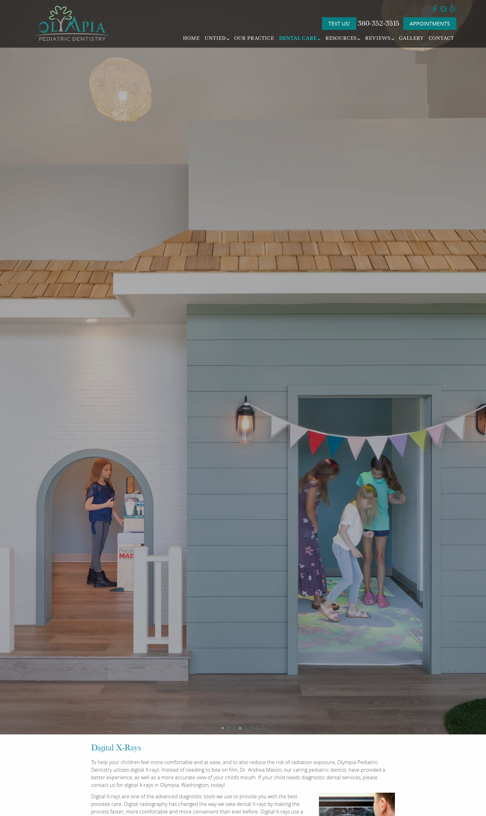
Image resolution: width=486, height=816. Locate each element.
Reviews (377, 38)
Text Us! (339, 23)
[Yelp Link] (452, 10)
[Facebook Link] (435, 10)
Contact (441, 38)
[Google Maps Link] (444, 10)
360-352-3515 (378, 23)
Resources (340, 38)
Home (191, 38)
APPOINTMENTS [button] (430, 23)
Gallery (411, 38)
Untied (215, 38)
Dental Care (298, 38)
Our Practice (254, 38)
